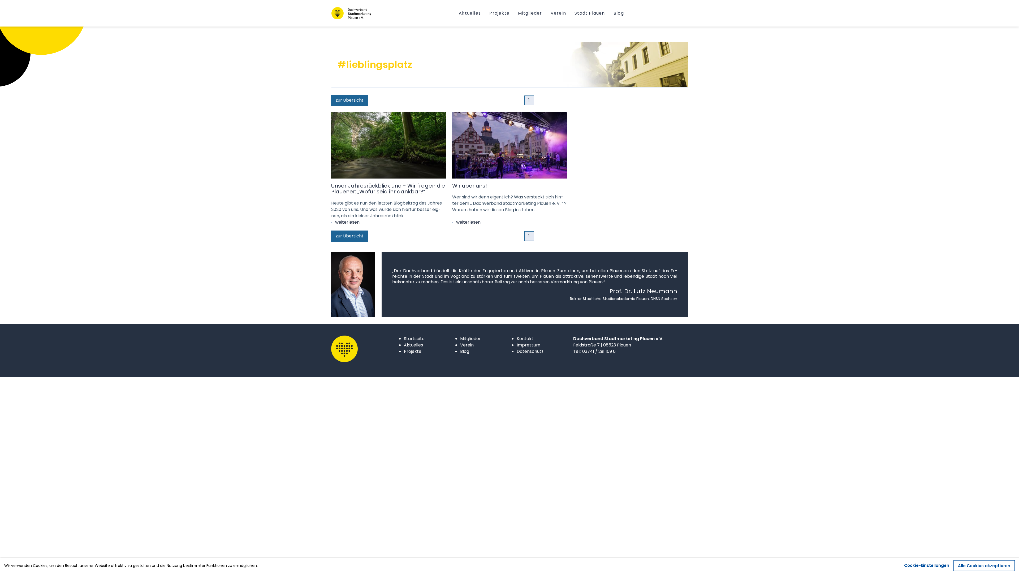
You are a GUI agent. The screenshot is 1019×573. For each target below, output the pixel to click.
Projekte (412, 351)
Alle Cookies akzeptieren (984, 565)
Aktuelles (413, 345)
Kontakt (525, 339)
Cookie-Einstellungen (926, 565)
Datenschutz (530, 351)
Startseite (414, 339)
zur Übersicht (350, 100)
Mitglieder (470, 339)
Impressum (528, 345)
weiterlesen (347, 222)
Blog (464, 351)
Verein (467, 345)
